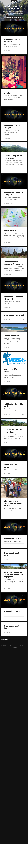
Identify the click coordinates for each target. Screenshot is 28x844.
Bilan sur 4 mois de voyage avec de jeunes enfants (13, 503)
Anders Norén (14, 647)
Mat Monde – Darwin (12, 538)
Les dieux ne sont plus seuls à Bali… (13, 431)
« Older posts (4, 639)
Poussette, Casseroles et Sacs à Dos (14, 7)
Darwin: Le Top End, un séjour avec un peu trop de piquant (13, 574)
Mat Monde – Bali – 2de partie (13, 405)
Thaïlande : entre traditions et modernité (13, 263)
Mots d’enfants (10, 231)
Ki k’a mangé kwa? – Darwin (12, 554)
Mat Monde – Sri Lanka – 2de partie (14, 40)
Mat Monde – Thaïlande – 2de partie (13, 193)
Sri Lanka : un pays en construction (13, 157)
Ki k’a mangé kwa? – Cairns (12, 627)
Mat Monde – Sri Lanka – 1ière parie (14, 127)
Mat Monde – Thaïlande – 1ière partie (13, 298)
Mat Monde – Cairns (12, 611)
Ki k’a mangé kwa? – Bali (14, 315)
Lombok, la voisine (11, 335)
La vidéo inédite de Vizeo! (11, 370)
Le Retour (8, 93)
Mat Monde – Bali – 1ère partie (13, 466)
